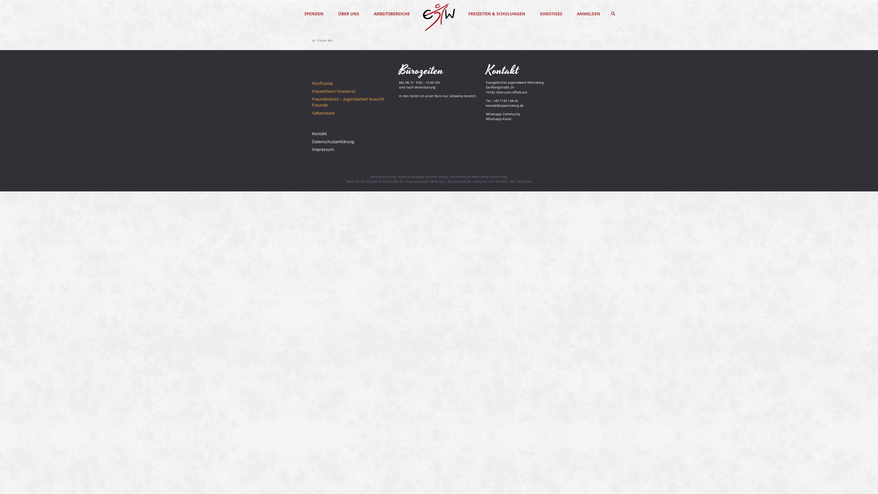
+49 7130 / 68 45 (505, 101)
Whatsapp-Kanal (498, 119)
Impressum (323, 149)
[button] (613, 14)
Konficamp (322, 83)
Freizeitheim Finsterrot (333, 91)
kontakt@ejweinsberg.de (505, 105)
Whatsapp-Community (503, 114)
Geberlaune (323, 113)
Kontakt (319, 133)
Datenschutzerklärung (333, 141)
